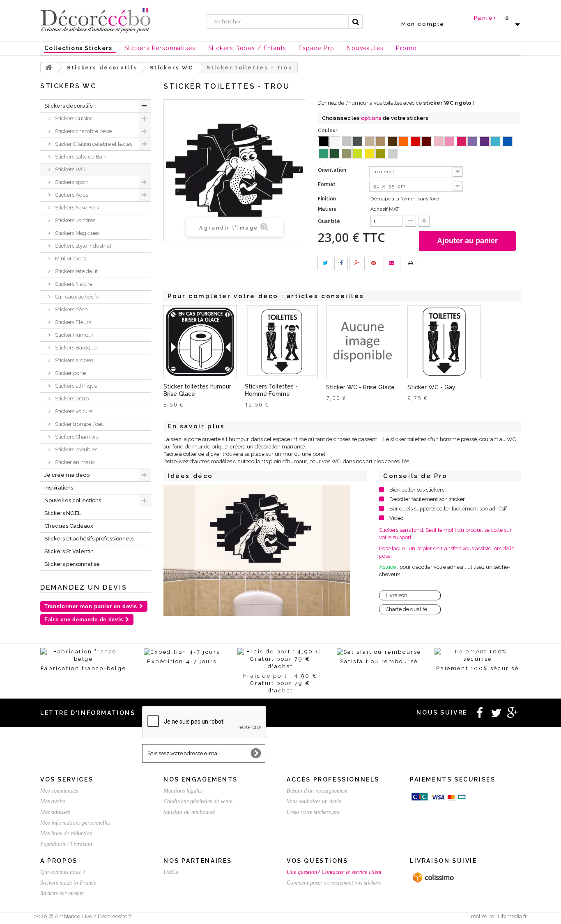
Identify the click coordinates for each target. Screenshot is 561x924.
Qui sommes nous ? (62, 872)
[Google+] (357, 263)
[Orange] (403, 141)
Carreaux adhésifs (76, 297)
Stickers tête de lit (76, 271)
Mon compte (423, 24)
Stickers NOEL (62, 513)
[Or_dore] (380, 153)
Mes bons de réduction (66, 833)
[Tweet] (325, 263)
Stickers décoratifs (68, 106)
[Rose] (449, 141)
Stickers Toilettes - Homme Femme (271, 390)
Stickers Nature (73, 284)
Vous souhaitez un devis (314, 801)
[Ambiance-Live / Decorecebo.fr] (95, 19)
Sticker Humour (74, 335)
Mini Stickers (70, 258)
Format (327, 184)
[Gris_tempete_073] (357, 141)
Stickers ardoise (73, 360)
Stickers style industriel (82, 246)
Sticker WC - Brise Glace (360, 387)
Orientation (332, 170)
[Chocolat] (392, 141)
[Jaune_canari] (369, 153)
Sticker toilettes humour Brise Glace (197, 390)
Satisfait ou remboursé (189, 812)
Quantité (329, 221)
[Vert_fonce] (334, 153)
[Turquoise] (323, 153)
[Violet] (484, 141)
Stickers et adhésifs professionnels (88, 539)
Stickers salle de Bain (80, 157)
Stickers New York (76, 208)
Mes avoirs (52, 801)
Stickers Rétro (71, 398)
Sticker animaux (74, 462)
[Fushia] (461, 141)
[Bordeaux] (426, 141)
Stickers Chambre (76, 437)
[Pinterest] (373, 263)
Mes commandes (59, 791)
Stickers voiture (73, 411)
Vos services (66, 779)
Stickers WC (69, 169)
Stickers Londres (74, 220)
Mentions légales (182, 791)
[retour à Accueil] (49, 67)
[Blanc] (334, 141)
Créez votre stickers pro (313, 812)
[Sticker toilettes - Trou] (256, 550)
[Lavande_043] (472, 141)
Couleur (328, 130)
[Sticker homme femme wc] (281, 341)
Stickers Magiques (76, 233)
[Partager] (341, 263)
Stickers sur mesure (62, 893)
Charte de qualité (406, 609)
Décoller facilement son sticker (427, 499)
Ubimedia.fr (512, 916)
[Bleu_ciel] (495, 141)
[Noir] (323, 141)
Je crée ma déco (67, 475)
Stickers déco (70, 309)
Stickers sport (71, 182)
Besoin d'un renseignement (317, 791)
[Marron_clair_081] (380, 141)
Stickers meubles (75, 449)
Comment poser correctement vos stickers (334, 883)
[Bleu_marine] (507, 141)
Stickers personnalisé (72, 564)
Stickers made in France (68, 883)
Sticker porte (70, 373)
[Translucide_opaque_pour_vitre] (392, 153)
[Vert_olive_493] (346, 153)
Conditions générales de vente (197, 801)
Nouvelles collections (72, 500)
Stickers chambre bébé (83, 131)
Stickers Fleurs (72, 322)
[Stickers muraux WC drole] (200, 341)
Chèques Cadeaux (68, 526)
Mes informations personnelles (75, 823)
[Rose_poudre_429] (438, 141)
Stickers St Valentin (69, 551)
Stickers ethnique (75, 386)
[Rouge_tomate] (415, 141)
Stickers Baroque (75, 348)
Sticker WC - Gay (431, 387)
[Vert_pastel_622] (357, 153)
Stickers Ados (71, 195)
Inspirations (58, 488)
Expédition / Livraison (66, 844)
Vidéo (396, 518)
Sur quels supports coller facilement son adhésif (448, 509)
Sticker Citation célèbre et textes (93, 144)
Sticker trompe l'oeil (79, 424)
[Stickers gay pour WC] (444, 341)
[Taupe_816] (369, 141)
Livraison (396, 595)
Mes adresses (55, 812)
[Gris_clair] (346, 141)
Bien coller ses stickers (416, 490)
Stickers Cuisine (73, 118)
